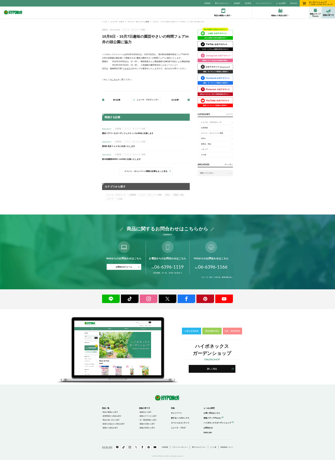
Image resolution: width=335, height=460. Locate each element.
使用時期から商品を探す (112, 416)
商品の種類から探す (110, 412)
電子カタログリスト (222, 3)
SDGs (167, 195)
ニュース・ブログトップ (116, 195)
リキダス (127, 68)
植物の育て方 (328, 15)
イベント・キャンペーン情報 (138, 22)
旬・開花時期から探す (148, 420)
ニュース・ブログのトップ (211, 122)
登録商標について (226, 447)
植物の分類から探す (147, 424)
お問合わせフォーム (124, 267)
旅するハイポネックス (180, 418)
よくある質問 (280, 3)
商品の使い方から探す (111, 420)
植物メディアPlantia (315, 15)
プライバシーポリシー (180, 447)
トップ (104, 22)
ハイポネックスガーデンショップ (217, 423)
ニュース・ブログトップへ (148, 100)
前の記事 (116, 100)
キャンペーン (176, 413)
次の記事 (175, 100)
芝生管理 (248, 3)
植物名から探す (146, 412)
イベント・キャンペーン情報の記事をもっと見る (146, 171)
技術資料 (237, 3)
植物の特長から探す (147, 428)
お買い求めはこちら (212, 413)
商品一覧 (105, 408)
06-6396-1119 (168, 266)
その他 (119, 199)
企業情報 (207, 3)
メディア (110, 199)
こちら (115, 79)
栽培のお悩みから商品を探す (114, 424)
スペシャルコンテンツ (263, 3)
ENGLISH (293, 3)
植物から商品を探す (110, 428)
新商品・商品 (179, 195)
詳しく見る (212, 369)
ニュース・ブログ (117, 22)
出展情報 (132, 195)
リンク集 (213, 447)
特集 (173, 408)
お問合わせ (208, 428)
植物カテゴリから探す (148, 416)
